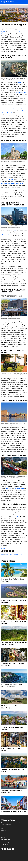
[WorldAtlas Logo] (9, 2)
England (10, 179)
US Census (13, 230)
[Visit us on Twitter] (7, 849)
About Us (3, 837)
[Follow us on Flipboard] (2, 849)
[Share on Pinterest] (10, 551)
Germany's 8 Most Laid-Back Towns (13, 812)
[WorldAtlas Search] (26, 2)
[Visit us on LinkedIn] (13, 849)
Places (16, 556)
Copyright (3, 835)
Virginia (3, 32)
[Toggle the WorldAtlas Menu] (1, 2)
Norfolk (20, 82)
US (19, 30)
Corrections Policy (5, 842)
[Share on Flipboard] (2, 551)
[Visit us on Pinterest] (10, 849)
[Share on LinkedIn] (13, 551)
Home (2, 828)
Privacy (2, 832)
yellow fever (19, 183)
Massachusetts (19, 488)
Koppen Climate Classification (16, 109)
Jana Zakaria (3, 556)
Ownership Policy (5, 844)
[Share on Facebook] (4, 551)
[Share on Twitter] (7, 551)
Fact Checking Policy (5, 839)
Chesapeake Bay (21, 92)
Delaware (8, 488)
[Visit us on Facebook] (5, 849)
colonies (10, 515)
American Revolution (7, 183)
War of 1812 (15, 517)
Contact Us (3, 830)
